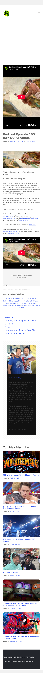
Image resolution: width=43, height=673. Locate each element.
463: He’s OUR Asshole (24, 289)
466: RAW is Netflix (10, 572)
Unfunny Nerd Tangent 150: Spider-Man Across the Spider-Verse (21, 637)
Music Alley (32, 225)
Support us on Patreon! (12, 298)
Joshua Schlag (31, 141)
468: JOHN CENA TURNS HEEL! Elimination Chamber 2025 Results (19, 507)
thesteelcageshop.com (10, 231)
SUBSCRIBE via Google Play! (12, 301)
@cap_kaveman (8, 216)
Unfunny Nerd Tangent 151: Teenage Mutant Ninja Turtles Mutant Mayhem (20, 604)
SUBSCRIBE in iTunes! (29, 298)
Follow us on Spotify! (11, 303)
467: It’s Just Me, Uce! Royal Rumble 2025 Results (19, 540)
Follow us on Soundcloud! (11, 305)
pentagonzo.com (13, 233)
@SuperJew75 (23, 220)
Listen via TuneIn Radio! (28, 303)
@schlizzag (34, 218)
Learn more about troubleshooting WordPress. (18, 662)
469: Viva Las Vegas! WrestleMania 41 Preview (21, 475)
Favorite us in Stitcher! (31, 301)
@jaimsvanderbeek (9, 218)
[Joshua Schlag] (21, 359)
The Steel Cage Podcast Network (10, 289)
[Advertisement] (21, 42)
